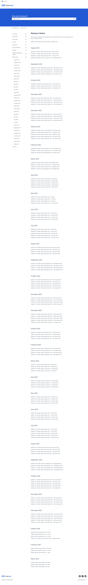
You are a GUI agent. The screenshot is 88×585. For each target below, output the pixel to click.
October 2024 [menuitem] (16, 97)
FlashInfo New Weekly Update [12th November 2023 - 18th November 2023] (46, 102)
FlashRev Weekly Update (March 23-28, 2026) (40, 562)
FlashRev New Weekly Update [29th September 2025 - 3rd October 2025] (46, 479)
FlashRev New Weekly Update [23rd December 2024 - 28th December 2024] (46, 320)
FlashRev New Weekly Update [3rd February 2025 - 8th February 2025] (45, 348)
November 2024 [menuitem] (17, 100)
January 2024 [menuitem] (16, 73)
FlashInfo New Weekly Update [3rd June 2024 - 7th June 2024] (44, 213)
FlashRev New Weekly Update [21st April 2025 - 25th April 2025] (44, 380)
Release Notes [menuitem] (15, 57)
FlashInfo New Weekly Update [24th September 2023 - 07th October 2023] (46, 74)
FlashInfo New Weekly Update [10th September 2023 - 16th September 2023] (47, 69)
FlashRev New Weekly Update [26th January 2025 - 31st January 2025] (45, 338)
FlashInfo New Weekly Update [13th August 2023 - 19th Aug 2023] (45, 53)
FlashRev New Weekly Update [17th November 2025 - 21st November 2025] (46, 502)
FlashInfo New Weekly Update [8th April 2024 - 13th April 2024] (44, 180)
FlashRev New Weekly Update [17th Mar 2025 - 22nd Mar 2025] (44, 368)
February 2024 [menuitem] (17, 76)
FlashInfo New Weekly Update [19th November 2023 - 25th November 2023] (46, 104)
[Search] (75, 19)
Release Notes (24, 27)
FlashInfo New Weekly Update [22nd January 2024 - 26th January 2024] (46, 138)
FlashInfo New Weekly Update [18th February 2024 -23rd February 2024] (46, 150)
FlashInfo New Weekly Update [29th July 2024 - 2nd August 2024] (44, 237)
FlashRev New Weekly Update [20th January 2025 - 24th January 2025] (45, 336)
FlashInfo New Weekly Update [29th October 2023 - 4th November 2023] (46, 98)
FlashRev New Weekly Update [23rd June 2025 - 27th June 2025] (44, 419)
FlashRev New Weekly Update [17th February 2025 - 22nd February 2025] (46, 352)
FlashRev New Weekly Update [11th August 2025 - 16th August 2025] (45, 449)
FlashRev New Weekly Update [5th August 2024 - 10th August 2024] (45, 247)
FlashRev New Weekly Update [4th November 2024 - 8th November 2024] (46, 298)
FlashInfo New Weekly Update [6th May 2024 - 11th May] (43, 197)
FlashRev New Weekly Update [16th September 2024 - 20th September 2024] (47, 267)
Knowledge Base (15, 27)
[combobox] (43, 19)
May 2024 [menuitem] (16, 84)
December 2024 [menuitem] (17, 103)
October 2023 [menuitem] (16, 65)
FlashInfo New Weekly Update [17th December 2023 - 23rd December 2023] (46, 118)
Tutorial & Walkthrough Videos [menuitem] (17, 53)
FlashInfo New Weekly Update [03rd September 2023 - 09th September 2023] (47, 67)
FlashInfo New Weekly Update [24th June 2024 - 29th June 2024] (44, 219)
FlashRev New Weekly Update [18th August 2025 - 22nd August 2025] (45, 451)
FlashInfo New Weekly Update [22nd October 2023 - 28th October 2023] (46, 88)
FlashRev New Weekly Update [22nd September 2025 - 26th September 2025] (47, 469)
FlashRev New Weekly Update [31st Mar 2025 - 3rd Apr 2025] (44, 370)
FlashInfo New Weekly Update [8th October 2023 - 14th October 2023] (45, 84)
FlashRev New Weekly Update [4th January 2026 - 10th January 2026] (45, 538)
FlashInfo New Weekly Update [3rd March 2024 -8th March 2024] (44, 162)
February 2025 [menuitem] (17, 108)
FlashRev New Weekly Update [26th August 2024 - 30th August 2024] (45, 253)
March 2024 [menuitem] (16, 78)
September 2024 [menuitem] (17, 95)
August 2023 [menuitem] (16, 59)
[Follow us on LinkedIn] (80, 576)
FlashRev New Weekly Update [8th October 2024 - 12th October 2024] (45, 281)
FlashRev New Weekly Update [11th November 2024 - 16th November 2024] (46, 300)
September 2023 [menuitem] (17, 62)
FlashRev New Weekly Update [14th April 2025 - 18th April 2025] (44, 382)
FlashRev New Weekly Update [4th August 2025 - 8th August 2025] (45, 447)
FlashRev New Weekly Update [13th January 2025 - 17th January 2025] (45, 334)
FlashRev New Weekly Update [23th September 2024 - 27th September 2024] (47, 269)
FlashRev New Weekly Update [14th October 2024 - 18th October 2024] (46, 283)
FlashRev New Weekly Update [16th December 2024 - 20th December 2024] (46, 318)
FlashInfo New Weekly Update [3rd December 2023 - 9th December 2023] (46, 114)
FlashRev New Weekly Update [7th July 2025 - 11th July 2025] (44, 431)
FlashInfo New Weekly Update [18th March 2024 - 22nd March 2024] (45, 166)
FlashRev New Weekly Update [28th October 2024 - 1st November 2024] (46, 288)
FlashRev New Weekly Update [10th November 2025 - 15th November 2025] (46, 500)
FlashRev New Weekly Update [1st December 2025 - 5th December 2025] (46, 522)
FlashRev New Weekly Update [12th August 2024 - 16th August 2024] (45, 249)
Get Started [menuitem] (14, 34)
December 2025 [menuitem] (17, 136)
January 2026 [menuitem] (16, 138)
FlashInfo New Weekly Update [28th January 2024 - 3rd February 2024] (45, 136)
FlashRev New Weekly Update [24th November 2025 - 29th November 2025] (46, 504)
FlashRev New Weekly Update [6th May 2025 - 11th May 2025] (44, 397)
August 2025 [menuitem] (16, 125)
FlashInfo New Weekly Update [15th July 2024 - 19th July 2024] (44, 233)
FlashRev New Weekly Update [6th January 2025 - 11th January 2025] (45, 332)
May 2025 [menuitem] (16, 117)
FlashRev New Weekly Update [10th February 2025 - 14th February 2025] (46, 350)
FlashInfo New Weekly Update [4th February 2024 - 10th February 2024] (46, 148)
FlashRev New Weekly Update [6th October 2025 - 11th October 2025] (45, 481)
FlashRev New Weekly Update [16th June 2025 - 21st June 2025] (44, 417)
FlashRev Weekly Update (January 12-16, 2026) (41, 536)
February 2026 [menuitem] (17, 141)
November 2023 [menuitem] (17, 68)
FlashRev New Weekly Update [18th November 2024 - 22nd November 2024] (47, 302)
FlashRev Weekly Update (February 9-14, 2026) (41, 550)
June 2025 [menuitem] (16, 119)
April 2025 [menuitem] (16, 114)
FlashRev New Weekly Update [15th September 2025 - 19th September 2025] (47, 467)
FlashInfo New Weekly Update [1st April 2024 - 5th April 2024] (44, 178)
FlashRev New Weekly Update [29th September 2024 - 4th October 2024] (46, 279)
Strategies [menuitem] (14, 50)
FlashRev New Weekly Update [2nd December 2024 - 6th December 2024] (46, 314)
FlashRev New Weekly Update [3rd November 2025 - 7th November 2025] (46, 497)
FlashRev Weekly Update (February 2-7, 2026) (40, 552)
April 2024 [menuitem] (16, 81)
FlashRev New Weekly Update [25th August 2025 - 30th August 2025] (45, 453)
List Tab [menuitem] (14, 42)
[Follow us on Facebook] (83, 576)
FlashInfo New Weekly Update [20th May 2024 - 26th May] (43, 201)
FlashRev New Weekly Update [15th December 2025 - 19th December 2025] (46, 518)
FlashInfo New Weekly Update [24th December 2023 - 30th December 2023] (46, 120)
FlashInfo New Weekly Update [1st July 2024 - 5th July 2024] (43, 229)
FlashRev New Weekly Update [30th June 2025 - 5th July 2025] (44, 429)
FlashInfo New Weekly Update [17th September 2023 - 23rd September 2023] (47, 71)
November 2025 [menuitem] (17, 133)
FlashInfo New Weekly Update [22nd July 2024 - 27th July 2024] (44, 235)
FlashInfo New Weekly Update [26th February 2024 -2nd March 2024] (45, 152)
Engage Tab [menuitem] (14, 39)
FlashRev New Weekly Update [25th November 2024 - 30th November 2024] (46, 304)
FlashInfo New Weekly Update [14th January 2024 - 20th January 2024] (45, 134)
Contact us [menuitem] (14, 146)
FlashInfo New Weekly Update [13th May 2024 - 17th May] (43, 199)
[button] (26, 34)
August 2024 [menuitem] (16, 92)
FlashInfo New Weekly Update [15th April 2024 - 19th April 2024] (44, 182)
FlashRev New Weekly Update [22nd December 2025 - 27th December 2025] (47, 516)
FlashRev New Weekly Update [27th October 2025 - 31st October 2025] (45, 488)
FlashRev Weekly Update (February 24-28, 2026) (41, 548)
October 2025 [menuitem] (16, 130)
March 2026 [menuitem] (16, 144)
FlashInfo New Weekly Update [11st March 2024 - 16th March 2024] (45, 164)
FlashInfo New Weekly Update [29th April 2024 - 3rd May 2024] (44, 187)
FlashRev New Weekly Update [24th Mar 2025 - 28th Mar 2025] (44, 41)
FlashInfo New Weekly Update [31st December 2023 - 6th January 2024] (46, 130)
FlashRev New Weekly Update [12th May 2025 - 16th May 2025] (44, 399)
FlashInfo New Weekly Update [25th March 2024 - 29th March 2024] (45, 168)
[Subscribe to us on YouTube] (85, 576)
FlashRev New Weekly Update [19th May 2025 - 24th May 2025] (44, 401)
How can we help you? (20, 16)
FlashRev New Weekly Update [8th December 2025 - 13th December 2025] (46, 520)
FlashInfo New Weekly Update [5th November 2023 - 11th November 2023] (46, 100)
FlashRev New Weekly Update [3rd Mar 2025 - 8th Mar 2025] (43, 364)
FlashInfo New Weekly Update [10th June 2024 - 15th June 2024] (44, 215)
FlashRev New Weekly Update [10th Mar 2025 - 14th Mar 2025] (44, 366)
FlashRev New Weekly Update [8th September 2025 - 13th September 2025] (46, 465)
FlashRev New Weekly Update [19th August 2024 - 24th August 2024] (45, 251)
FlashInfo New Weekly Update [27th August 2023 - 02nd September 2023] (46, 57)
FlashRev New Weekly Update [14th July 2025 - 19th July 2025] (44, 433)
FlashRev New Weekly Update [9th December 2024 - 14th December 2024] (46, 316)
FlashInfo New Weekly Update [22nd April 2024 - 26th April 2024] (44, 185)
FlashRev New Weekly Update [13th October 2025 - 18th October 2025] (46, 483)
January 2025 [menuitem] (16, 106)
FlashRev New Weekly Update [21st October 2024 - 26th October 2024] (45, 286)
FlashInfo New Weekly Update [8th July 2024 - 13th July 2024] (44, 231)
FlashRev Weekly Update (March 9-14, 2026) (40, 566)
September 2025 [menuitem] (17, 127)
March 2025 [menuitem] (16, 111)
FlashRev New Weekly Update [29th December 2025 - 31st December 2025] (46, 514)
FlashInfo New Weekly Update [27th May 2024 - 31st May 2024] (44, 203)
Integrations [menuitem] (14, 44)
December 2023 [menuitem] (17, 70)
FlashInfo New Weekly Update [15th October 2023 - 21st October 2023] (45, 86)
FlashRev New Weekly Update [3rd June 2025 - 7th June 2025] (44, 413)
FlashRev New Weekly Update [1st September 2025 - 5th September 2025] (46, 463)
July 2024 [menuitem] (16, 89)
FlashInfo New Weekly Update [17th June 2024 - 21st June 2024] (44, 217)
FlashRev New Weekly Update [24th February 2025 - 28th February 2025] (46, 354)
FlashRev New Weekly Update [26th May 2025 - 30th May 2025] (44, 403)
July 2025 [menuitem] (16, 122)
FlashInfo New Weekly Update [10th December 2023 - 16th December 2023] (46, 116)
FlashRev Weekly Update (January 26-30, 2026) (41, 532)
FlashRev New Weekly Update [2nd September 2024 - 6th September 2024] (46, 263)
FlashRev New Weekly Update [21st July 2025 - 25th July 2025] (44, 435)
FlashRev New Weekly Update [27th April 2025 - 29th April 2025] (44, 387)
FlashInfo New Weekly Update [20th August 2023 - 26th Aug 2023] (45, 55)
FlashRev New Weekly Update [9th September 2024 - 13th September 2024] (46, 265)
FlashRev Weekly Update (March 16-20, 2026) (40, 564)
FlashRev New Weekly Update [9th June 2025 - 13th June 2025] (44, 415)
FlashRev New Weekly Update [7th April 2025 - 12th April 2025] (44, 384)
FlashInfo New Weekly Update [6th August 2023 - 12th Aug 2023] (44, 51)
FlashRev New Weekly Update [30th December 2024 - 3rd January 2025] (46, 322)
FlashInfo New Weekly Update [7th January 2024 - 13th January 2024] (45, 132)
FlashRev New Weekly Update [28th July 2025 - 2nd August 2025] (44, 437)
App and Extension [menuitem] (16, 47)
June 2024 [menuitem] (16, 87)
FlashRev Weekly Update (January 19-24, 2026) (41, 534)
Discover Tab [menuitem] (15, 36)
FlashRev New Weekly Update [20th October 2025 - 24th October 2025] (46, 485)
